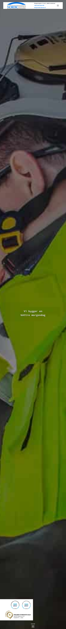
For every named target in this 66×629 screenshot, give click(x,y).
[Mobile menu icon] (58, 5)
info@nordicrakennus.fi (40, 7)
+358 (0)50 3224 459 (39, 5)
